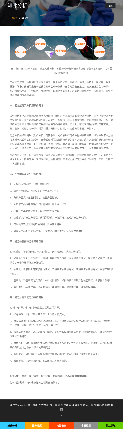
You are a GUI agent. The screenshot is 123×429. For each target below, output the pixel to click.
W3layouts (20, 405)
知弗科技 (99, 405)
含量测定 (77, 405)
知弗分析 (17, 5)
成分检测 (55, 405)
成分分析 (33, 405)
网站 (107, 405)
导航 (110, 5)
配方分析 (44, 405)
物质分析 (88, 405)
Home (13, 18)
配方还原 (66, 405)
